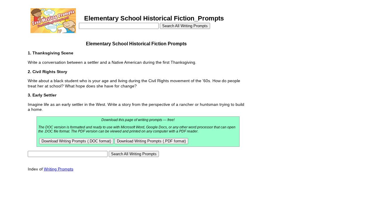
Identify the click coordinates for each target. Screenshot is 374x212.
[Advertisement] (289, 75)
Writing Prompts (58, 169)
